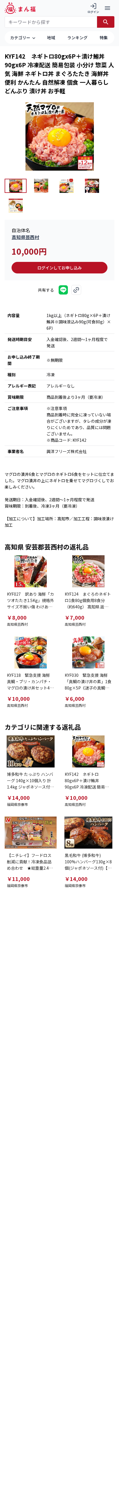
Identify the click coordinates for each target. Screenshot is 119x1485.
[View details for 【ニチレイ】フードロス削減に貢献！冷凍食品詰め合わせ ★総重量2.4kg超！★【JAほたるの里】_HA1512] (31, 833)
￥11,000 (18, 878)
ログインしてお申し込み (59, 268)
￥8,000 (17, 617)
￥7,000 (74, 617)
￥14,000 (18, 797)
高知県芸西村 (25, 237)
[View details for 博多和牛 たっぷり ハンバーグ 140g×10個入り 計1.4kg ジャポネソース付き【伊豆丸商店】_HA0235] (31, 751)
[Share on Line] (63, 290)
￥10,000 (18, 698)
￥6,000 (74, 698)
